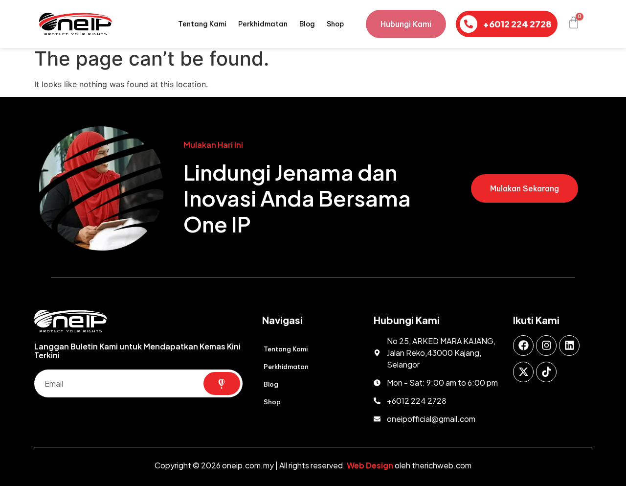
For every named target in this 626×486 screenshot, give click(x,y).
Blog (307, 24)
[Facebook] (523, 345)
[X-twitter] (523, 372)
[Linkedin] (569, 345)
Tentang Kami (202, 24)
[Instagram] (546, 345)
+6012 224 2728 (517, 23)
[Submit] (221, 383)
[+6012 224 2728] (468, 24)
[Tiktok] (546, 372)
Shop (335, 24)
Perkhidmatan (263, 24)
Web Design (370, 465)
